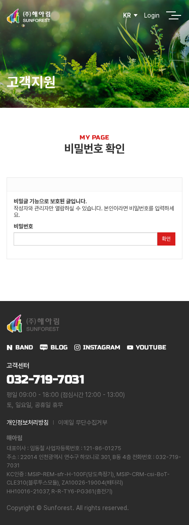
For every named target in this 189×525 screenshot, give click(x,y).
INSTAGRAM (101, 347)
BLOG (59, 347)
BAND (24, 347)
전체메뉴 (171, 15)
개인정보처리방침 (28, 422)
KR (127, 15)
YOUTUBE (151, 347)
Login (152, 15)
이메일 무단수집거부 (82, 422)
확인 (166, 239)
